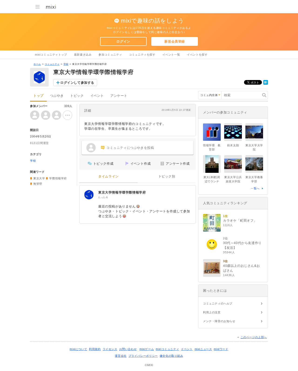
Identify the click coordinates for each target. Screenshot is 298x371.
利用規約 (95, 349)
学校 (66, 64)
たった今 (103, 197)
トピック (77, 95)
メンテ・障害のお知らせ (219, 321)
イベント (97, 95)
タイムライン (108, 176)
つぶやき (57, 95)
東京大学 (39, 178)
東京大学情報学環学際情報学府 (122, 192)
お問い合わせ (128, 349)
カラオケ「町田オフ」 (240, 220)
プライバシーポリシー (143, 356)
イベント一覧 (171, 54)
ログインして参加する (77, 82)
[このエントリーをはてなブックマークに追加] (265, 83)
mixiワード (221, 349)
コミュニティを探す (142, 54)
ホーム (37, 64)
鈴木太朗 (233, 145)
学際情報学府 (58, 178)
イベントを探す (197, 54)
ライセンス (110, 349)
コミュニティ (52, 64)
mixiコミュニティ (167, 349)
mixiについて (78, 349)
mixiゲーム (146, 349)
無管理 (37, 183)
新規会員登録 (174, 41)
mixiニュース (203, 349)
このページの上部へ (253, 337)
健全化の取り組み (171, 356)
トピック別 (166, 176)
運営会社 (120, 356)
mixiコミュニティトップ (51, 54)
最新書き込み (83, 54)
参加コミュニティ (110, 54)
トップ (38, 95)
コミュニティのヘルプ (217, 303)
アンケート (118, 95)
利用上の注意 (212, 312)
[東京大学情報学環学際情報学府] (89, 194)
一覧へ (255, 188)
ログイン (123, 41)
